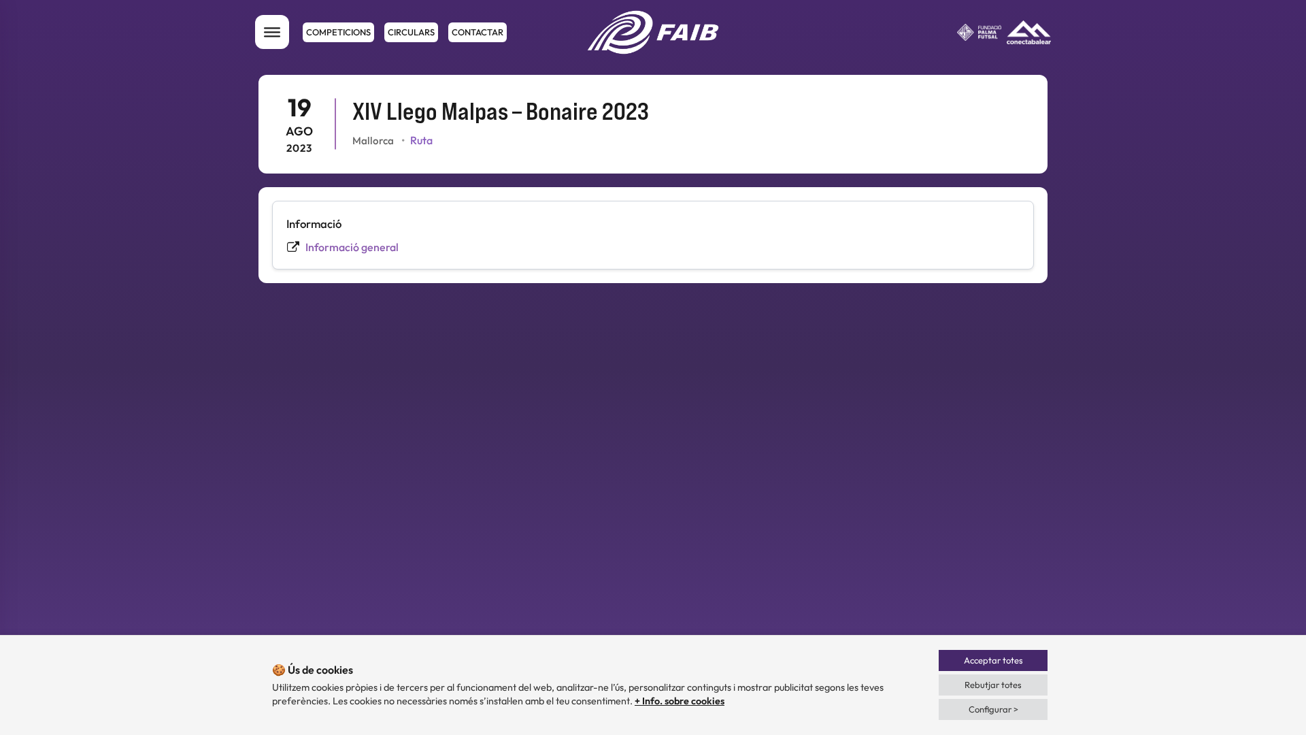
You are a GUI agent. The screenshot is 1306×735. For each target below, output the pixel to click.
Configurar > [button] (993, 709)
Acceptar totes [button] (993, 660)
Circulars (411, 32)
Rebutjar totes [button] (993, 684)
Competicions (338, 32)
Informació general (352, 247)
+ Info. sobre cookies (679, 701)
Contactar (477, 32)
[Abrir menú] (272, 32)
